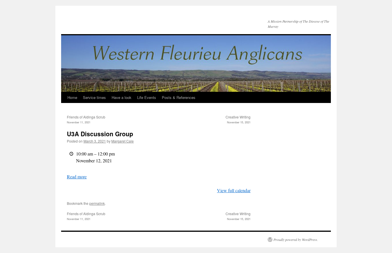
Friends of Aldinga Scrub (86, 119)
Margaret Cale (122, 141)
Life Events (146, 97)
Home (72, 97)
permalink (97, 203)
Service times (94, 97)
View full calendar (234, 190)
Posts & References (178, 97)
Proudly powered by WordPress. (295, 239)
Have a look (121, 97)
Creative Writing (238, 119)
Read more (77, 177)
